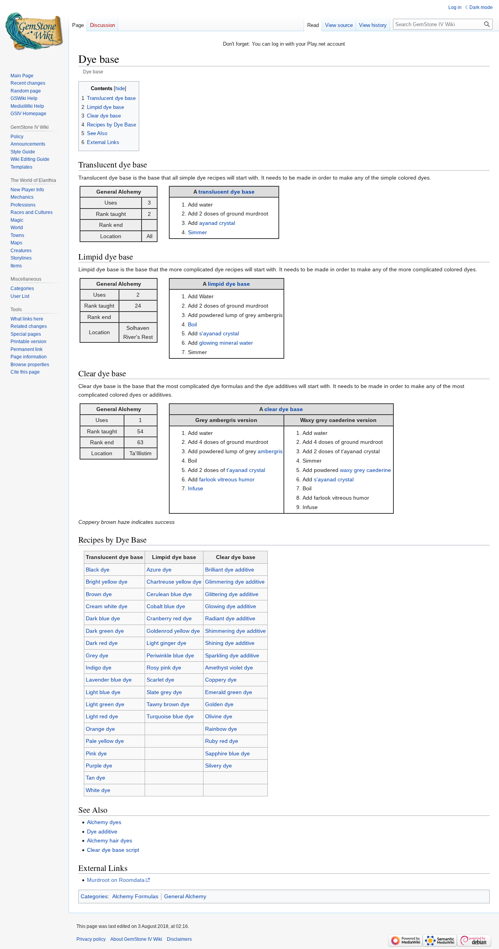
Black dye (98, 569)
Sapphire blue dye (227, 753)
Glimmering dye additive (235, 582)
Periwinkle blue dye (170, 655)
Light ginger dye (166, 643)
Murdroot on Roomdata (116, 880)
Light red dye (102, 716)
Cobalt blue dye (166, 606)
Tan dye (95, 778)
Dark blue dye (103, 618)
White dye (98, 790)
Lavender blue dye (109, 680)
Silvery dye (218, 765)
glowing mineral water (226, 343)
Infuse (195, 488)
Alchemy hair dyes (109, 840)
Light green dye (105, 704)
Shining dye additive (230, 643)
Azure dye (159, 569)
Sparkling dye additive (232, 655)
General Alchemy (185, 896)
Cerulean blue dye (169, 594)
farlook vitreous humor (227, 479)
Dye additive (102, 831)
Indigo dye (98, 667)
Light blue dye (103, 692)
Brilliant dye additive (229, 569)
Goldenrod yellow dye (173, 631)
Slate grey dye (164, 692)
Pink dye (96, 753)
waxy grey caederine (365, 470)
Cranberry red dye (169, 618)
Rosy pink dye (164, 667)
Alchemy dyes (104, 822)
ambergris (270, 451)
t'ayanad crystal (245, 470)
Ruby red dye (221, 741)
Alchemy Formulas (135, 896)
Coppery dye (221, 680)
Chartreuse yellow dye (174, 582)
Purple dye (99, 765)
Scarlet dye (160, 680)
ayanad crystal (217, 223)
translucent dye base (226, 192)
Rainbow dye (221, 729)
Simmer (197, 232)
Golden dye (219, 704)
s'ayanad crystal (219, 333)
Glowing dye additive (230, 606)
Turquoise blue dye (170, 716)
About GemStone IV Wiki (136, 939)
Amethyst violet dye (229, 667)
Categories (94, 896)
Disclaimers (179, 939)
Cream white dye (106, 606)
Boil (192, 324)
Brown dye (99, 594)
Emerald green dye (228, 692)
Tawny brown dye (168, 704)
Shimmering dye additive (235, 631)
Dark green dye (105, 631)
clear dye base (283, 409)
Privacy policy (91, 939)
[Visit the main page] (34, 31)
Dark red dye (102, 643)
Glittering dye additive (231, 594)
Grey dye (97, 655)
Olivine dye (218, 716)
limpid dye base (229, 284)
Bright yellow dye (106, 582)
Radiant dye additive (230, 618)
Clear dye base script (113, 850)
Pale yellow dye (105, 741)
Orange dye (100, 729)
